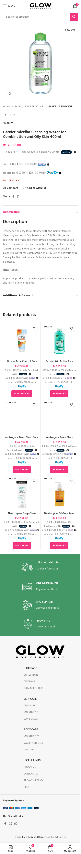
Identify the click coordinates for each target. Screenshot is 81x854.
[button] (21, 393)
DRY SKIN (29, 749)
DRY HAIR (29, 681)
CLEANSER (30, 705)
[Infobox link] (40, 567)
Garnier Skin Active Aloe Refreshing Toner (59, 363)
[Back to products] (10, 115)
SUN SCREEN (31, 719)
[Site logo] (40, 6)
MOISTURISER (32, 712)
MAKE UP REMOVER (61, 107)
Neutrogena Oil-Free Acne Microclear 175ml (59, 515)
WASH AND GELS (33, 743)
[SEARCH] (74, 17)
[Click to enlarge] (10, 93)
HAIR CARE (30, 668)
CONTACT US (31, 774)
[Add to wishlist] (34, 328)
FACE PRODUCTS (35, 107)
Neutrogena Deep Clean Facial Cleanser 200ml (22, 439)
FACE (18, 107)
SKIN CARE (30, 699)
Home (6, 107)
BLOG (27, 787)
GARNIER (8, 123)
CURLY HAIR (31, 675)
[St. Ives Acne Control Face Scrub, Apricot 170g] (22, 341)
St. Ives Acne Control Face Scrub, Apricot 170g (22, 363)
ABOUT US (30, 767)
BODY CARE (31, 729)
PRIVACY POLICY (33, 780)
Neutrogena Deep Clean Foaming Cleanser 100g (59, 439)
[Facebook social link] (13, 197)
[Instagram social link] (10, 824)
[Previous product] (5, 115)
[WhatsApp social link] (18, 197)
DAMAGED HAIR (33, 688)
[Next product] (14, 115)
